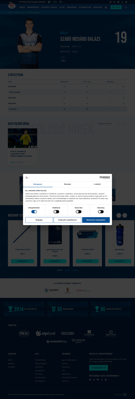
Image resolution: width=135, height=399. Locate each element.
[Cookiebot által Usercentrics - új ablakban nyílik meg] (101, 177)
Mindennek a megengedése (96, 220)
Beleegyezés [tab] (37, 184)
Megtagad (39, 220)
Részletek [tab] (67, 184)
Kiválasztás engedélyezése (67, 220)
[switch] (56, 211)
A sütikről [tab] (97, 184)
